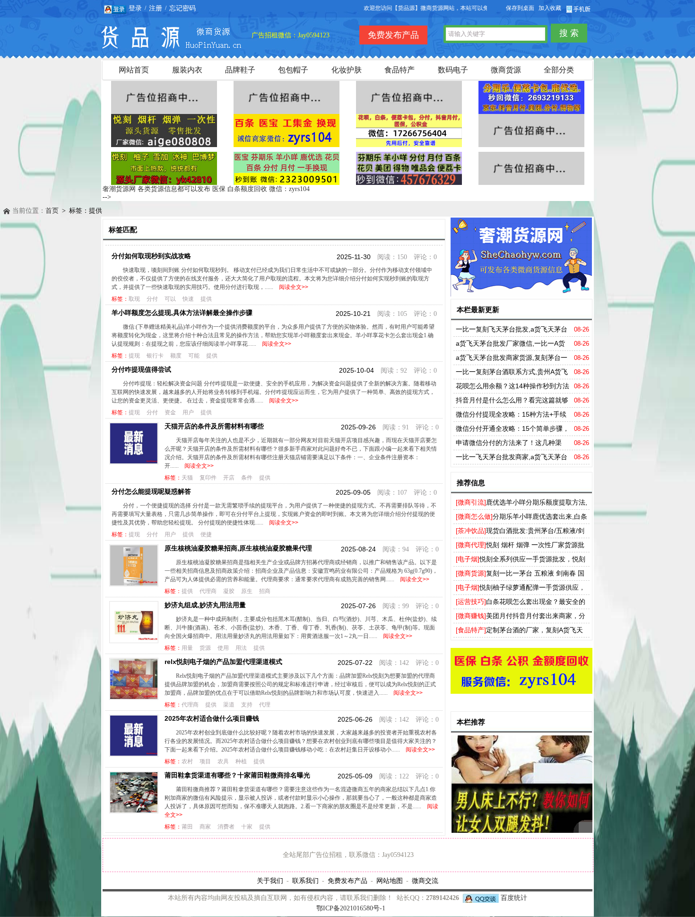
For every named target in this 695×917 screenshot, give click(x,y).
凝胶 (229, 591)
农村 (187, 761)
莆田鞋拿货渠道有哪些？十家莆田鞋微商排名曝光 (237, 775)
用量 (187, 648)
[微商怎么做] (474, 516)
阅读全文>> (292, 287)
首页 (52, 210)
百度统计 (514, 897)
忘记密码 (182, 8)
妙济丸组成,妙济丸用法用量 (205, 605)
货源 (205, 648)
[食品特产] (471, 630)
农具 (223, 761)
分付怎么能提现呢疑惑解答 (151, 491)
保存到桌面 (520, 8)
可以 (170, 299)
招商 (264, 591)
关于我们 (270, 880)
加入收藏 (550, 8)
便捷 (206, 534)
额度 (176, 355)
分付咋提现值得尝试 (141, 369)
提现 (134, 355)
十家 (246, 826)
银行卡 (155, 355)
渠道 (229, 704)
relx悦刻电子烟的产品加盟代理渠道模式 (223, 661)
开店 (229, 477)
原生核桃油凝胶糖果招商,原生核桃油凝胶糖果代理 (238, 548)
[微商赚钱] (471, 616)
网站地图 (389, 880)
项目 (205, 761)
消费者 (226, 826)
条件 (246, 477)
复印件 (208, 477)
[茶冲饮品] (471, 530)
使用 (223, 648)
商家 (205, 826)
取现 (134, 299)
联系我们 (305, 880)
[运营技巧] (471, 601)
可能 (194, 355)
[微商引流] (471, 502)
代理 (264, 704)
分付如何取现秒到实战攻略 (151, 256)
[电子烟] (467, 559)
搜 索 (569, 33)
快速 (188, 299)
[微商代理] (471, 545)
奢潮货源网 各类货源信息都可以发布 (156, 188)
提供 (206, 299)
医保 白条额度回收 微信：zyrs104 (261, 188)
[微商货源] (471, 573)
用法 (241, 648)
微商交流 (425, 880)
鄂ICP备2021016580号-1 (350, 908)
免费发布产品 (347, 880)
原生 (246, 591)
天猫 (187, 477)
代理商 (208, 591)
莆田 (187, 826)
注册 (155, 8)
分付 (152, 299)
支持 (246, 704)
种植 (241, 761)
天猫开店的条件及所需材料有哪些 (214, 426)
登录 (135, 8)
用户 (188, 412)
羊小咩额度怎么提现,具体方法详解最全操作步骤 (182, 312)
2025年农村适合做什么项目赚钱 (212, 718)
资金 (170, 412)
